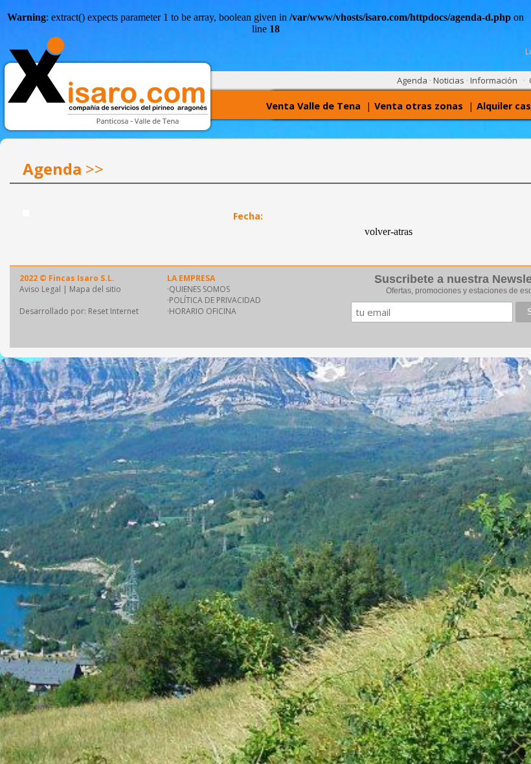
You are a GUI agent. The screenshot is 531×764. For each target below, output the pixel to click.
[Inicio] (113, 122)
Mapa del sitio (95, 289)
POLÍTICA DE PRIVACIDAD (215, 300)
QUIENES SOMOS (199, 289)
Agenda (412, 80)
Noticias (448, 80)
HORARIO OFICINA (202, 311)
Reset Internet (113, 311)
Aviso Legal (40, 289)
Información (493, 80)
